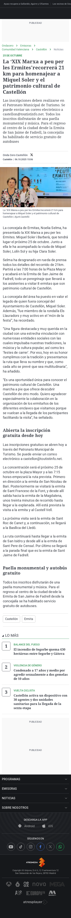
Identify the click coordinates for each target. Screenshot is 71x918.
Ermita (28, 619)
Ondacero (7, 45)
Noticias (58, 49)
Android (29, 826)
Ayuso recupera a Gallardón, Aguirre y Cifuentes (26, 4)
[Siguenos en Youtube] (11, 847)
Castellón (41, 49)
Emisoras (25, 45)
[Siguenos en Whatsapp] (60, 847)
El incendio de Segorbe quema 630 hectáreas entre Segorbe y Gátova (39, 651)
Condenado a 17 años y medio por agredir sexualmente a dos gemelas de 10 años (41, 674)
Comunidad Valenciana (15, 49)
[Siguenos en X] (50, 847)
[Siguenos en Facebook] (40, 847)
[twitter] (31, 155)
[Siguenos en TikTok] (21, 847)
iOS (50, 826)
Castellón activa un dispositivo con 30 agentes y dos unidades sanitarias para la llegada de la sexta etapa (40, 701)
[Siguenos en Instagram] (31, 847)
